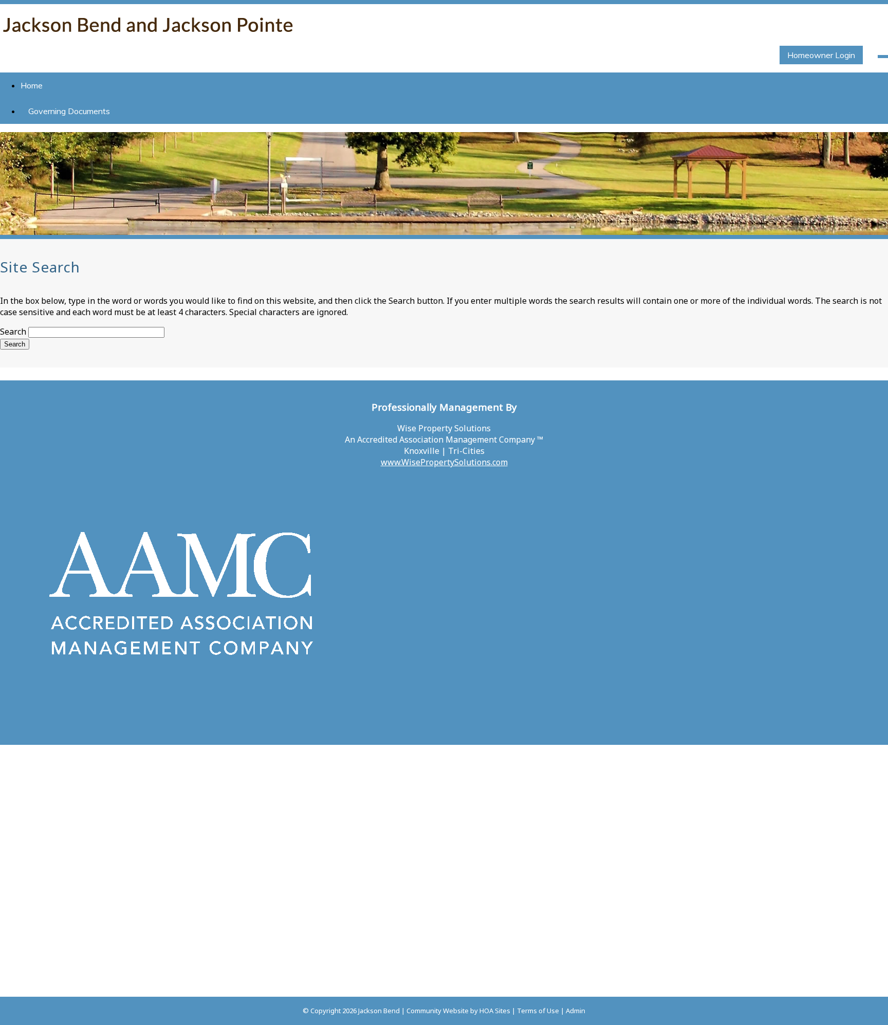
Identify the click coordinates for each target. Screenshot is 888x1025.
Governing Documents (69, 111)
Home (32, 85)
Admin (575, 1010)
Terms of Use (538, 1010)
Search (13, 331)
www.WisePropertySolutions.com (444, 462)
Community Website (437, 1010)
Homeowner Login (821, 55)
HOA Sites (494, 1010)
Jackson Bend (379, 1010)
